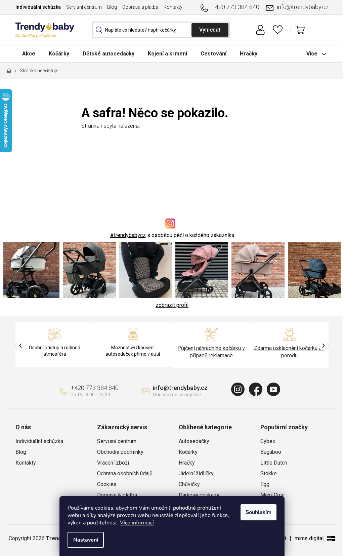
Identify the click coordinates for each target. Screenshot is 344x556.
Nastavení (85, 540)
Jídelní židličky (196, 473)
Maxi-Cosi (272, 495)
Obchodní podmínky (120, 452)
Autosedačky (194, 441)
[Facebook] (255, 389)
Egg (264, 484)
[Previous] (20, 346)
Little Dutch (273, 463)
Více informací (137, 522)
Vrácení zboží (113, 463)
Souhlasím (258, 512)
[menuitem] (28, 53)
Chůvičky (189, 484)
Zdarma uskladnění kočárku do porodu (289, 352)
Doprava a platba (140, 7)
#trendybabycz (128, 235)
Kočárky (188, 452)
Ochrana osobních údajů (125, 473)
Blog (112, 7)
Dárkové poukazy (199, 495)
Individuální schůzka (38, 7)
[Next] (323, 346)
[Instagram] (238, 389)
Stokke (268, 473)
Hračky (187, 463)
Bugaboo (270, 452)
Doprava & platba (117, 495)
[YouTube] (273, 389)
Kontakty (173, 7)
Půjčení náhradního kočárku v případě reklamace (211, 352)
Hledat (209, 30)
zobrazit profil (172, 305)
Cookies (107, 484)
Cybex (267, 441)
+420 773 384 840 (235, 6)
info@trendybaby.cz (303, 6)
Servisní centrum (84, 7)
